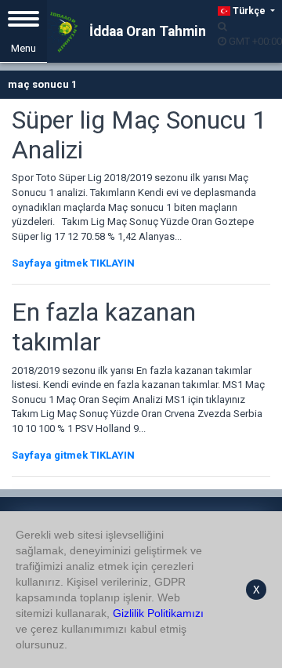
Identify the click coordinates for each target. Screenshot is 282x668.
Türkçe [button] (249, 10)
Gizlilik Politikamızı (158, 613)
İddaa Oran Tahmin (146, 31)
